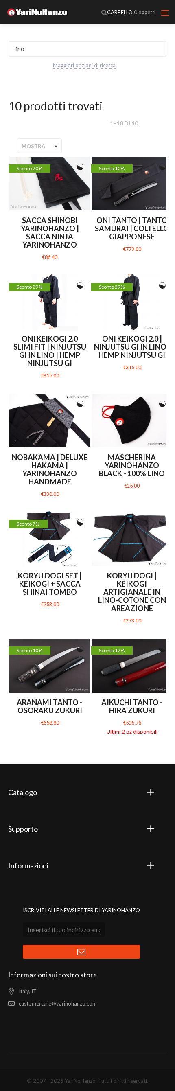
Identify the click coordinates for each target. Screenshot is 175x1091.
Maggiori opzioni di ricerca (84, 65)
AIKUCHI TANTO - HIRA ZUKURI (132, 706)
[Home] (37, 12)
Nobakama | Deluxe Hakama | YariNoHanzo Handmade (50, 469)
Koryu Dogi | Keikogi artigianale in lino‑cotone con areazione (132, 592)
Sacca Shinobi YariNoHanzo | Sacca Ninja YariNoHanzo (50, 232)
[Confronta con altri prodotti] (80, 167)
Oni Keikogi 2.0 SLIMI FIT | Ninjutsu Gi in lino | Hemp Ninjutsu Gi (49, 351)
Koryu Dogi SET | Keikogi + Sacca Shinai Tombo (50, 583)
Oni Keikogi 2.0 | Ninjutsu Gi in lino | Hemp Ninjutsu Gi (132, 346)
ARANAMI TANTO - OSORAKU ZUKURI (50, 706)
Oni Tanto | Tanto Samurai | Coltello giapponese (132, 228)
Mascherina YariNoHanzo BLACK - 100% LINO (132, 465)
